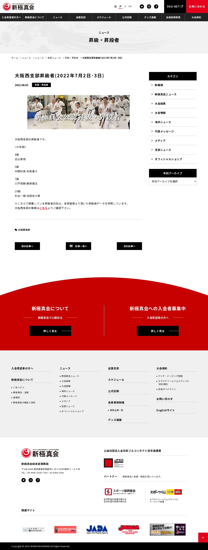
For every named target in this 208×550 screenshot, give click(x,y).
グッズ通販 (150, 17)
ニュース (57, 17)
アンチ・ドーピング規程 (170, 375)
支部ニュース (54, 57)
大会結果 (160, 103)
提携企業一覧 (116, 410)
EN (130, 6)
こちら (43, 208)
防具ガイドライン (167, 389)
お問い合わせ (164, 399)
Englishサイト (165, 410)
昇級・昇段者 (71, 57)
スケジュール (104, 17)
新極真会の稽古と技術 (24, 402)
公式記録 (127, 17)
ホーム (14, 57)
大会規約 (196, 17)
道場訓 (16, 397)
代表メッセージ (164, 131)
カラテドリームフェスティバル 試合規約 (172, 382)
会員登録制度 (173, 17)
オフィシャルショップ (168, 159)
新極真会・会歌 (21, 392)
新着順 (159, 85)
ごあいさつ (18, 387)
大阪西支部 (24, 229)
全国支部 (81, 17)
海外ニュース (163, 122)
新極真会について (34, 17)
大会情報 (160, 113)
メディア (160, 140)
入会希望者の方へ (11, 17)
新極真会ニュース (165, 94)
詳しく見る (50, 331)
